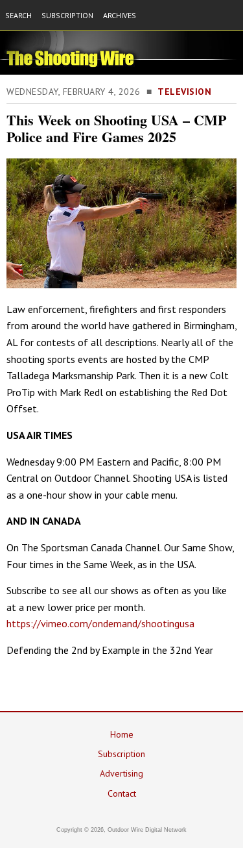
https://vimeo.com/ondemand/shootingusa (100, 623)
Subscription (121, 754)
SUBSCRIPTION (67, 15)
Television (184, 91)
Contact (122, 793)
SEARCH (18, 15)
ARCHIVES (119, 15)
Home (121, 734)
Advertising (121, 773)
